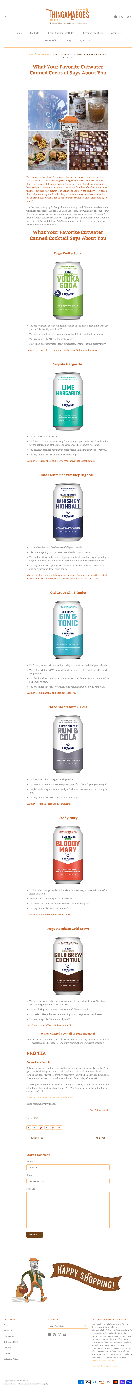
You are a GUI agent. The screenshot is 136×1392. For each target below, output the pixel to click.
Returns (7, 1348)
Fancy (46, 1127)
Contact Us (9, 1336)
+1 (52, 1127)
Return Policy (51, 40)
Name (29, 1161)
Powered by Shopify (39, 1384)
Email (59, 1127)
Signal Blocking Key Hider (61, 33)
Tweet (34, 1127)
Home (19, 33)
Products (34, 33)
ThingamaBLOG (43, 54)
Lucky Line (24, 1381)
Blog (69, 40)
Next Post (101, 1138)
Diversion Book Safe (92, 33)
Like (28, 1127)
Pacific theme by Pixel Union (16, 1384)
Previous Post (36, 1138)
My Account (85, 40)
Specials (7, 1353)
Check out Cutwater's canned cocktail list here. (49, 1097)
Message (30, 1189)
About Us (116, 33)
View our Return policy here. (105, 1366)
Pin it (41, 1127)
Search (7, 1325)
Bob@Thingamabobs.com (103, 1360)
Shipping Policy (11, 1359)
